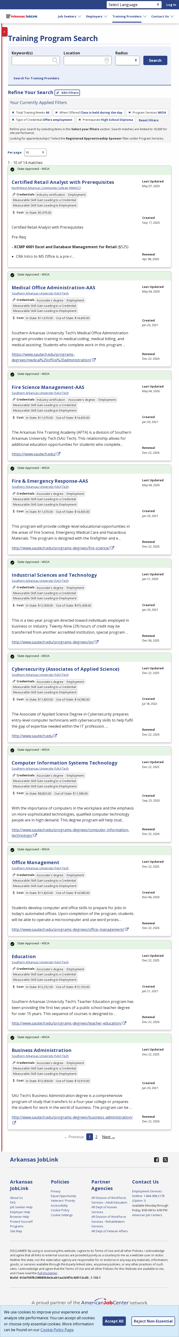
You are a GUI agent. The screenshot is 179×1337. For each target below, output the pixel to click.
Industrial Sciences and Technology (54, 575)
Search (155, 60)
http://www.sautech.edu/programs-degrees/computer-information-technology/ (70, 832)
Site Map (16, 1231)
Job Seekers (67, 16)
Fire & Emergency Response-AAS (50, 481)
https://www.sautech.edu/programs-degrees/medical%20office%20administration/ (51, 357)
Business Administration (42, 1050)
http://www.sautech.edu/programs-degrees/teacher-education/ (67, 1023)
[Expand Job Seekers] (79, 16)
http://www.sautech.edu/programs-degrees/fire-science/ (61, 548)
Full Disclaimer (47, 1273)
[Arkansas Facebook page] (157, 1159)
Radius (121, 53)
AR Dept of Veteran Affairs (109, 1231)
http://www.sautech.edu (32, 735)
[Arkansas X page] (165, 1159)
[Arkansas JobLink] (22, 16)
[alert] (89, 170)
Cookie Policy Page (57, 1329)
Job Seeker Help (21, 1207)
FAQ (13, 1202)
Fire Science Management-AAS (48, 387)
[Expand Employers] (106, 16)
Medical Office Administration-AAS (53, 287)
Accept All (114, 1321)
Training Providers (126, 16)
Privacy (55, 1191)
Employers (94, 16)
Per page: (15, 152)
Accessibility (59, 1205)
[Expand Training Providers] (145, 16)
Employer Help (20, 1212)
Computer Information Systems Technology (64, 763)
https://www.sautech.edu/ (34, 454)
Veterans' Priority (63, 1200)
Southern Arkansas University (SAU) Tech (40, 293)
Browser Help (19, 1217)
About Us (16, 1198)
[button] (36, 78)
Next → (108, 1136)
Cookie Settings (62, 1215)
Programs (17, 1226)
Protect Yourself (21, 1221)
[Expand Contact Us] (172, 16)
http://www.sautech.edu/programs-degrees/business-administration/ (72, 1117)
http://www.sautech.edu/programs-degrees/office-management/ (68, 929)
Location (72, 53)
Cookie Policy (60, 1210)
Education (24, 956)
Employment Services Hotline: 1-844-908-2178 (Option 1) (148, 1196)
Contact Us (160, 16)
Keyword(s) (22, 53)
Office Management (35, 862)
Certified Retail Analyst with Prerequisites (63, 182)
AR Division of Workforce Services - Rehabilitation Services (108, 1221)
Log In (171, 5)
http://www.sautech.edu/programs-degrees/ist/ (53, 642)
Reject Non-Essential (153, 1321)
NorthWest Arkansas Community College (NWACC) (46, 188)
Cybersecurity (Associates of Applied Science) (65, 669)
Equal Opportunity (63, 1196)
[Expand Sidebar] (4, 31)
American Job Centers (147, 1215)
